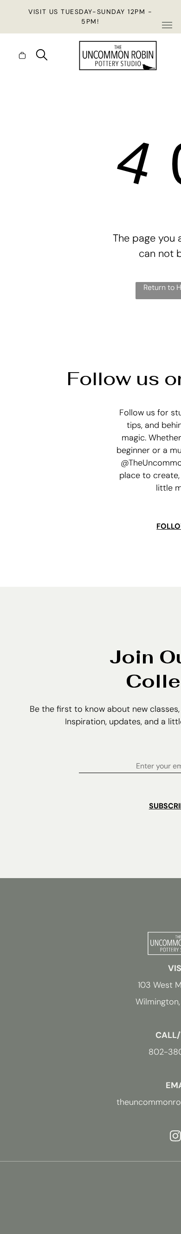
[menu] (167, 25)
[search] (42, 56)
